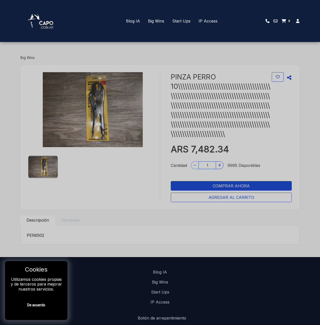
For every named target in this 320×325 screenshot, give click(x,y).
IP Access (208, 20)
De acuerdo (36, 305)
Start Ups (181, 20)
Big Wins (156, 20)
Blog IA (133, 20)
